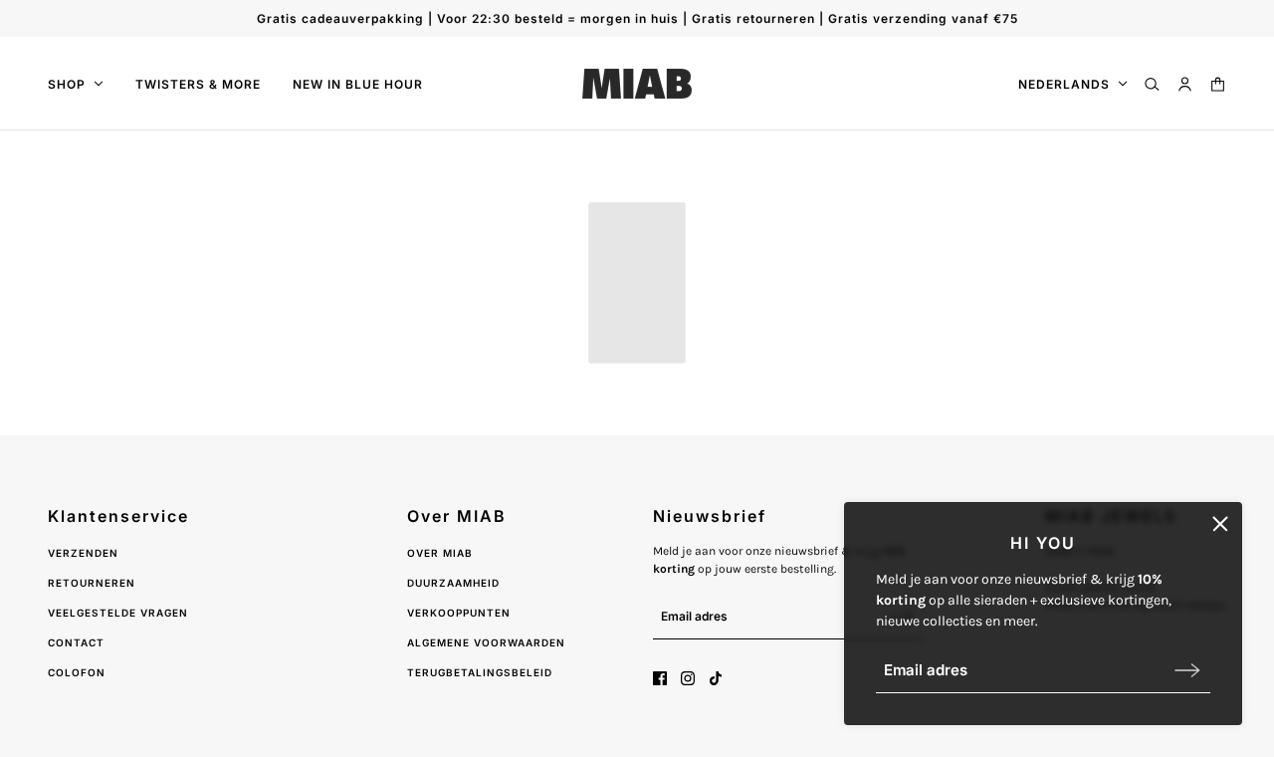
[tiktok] (716, 678)
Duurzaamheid (453, 583)
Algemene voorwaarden (486, 642)
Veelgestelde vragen (118, 613)
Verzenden (83, 553)
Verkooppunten (459, 613)
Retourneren (91, 583)
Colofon (77, 672)
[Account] (1184, 84)
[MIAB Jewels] (637, 84)
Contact (76, 642)
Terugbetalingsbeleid (479, 672)
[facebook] (660, 678)
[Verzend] (1187, 669)
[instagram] (688, 678)
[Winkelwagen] (1217, 84)
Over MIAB (440, 553)
